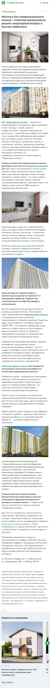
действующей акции (22, 246)
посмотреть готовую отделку (15, 524)
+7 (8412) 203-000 (15, 3)
